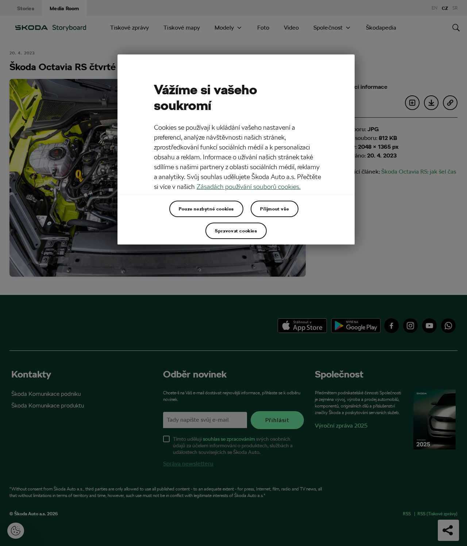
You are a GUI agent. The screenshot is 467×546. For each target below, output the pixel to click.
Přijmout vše (274, 209)
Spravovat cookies (236, 231)
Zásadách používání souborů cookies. (249, 186)
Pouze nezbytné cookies (206, 209)
